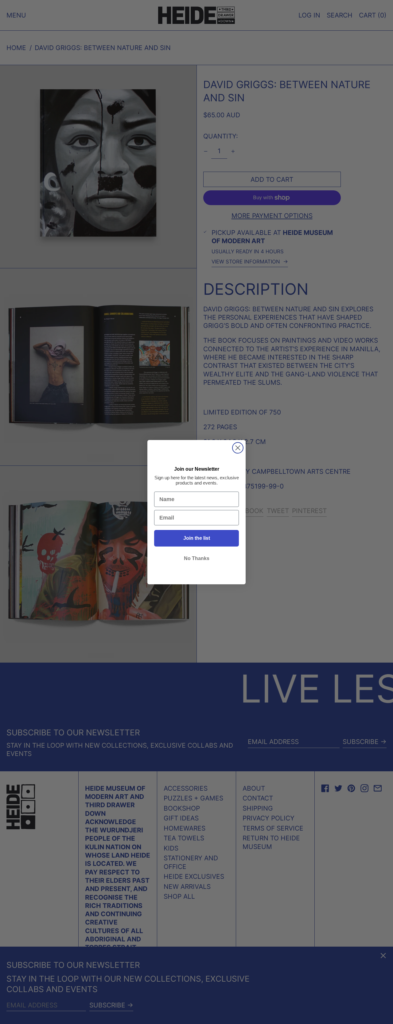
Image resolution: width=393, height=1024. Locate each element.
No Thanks (196, 558)
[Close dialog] (237, 447)
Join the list (196, 538)
